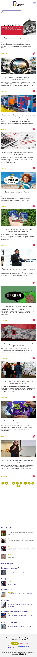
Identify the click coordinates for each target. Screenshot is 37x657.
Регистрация (24, 643)
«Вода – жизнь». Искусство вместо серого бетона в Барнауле (18, 116)
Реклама (21, 638)
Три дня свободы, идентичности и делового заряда (20, 593)
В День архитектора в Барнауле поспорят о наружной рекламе (18, 39)
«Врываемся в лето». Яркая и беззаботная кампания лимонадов (18, 193)
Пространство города (9, 622)
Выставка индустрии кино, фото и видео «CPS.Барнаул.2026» (18, 78)
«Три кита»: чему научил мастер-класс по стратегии (18, 269)
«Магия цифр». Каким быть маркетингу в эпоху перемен (18, 422)
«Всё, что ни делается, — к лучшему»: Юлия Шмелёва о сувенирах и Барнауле (18, 231)
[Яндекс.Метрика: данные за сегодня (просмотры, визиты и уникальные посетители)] (11, 646)
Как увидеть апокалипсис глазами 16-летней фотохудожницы (18, 345)
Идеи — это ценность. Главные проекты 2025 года (20, 615)
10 (25, 483)
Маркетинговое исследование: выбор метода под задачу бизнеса (18, 153)
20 (29, 483)
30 (32, 483)
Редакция (15, 638)
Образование (6, 589)
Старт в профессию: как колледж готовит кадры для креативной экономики (18, 382)
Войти (15, 643)
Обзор (3, 579)
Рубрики (27, 638)
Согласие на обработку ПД (18, 639)
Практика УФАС (7, 600)
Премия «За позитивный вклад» (14, 611)
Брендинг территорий (10, 568)
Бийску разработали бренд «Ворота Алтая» (18, 572)
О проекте (9, 638)
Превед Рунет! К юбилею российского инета (18, 306)
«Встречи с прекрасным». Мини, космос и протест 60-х (18, 461)
